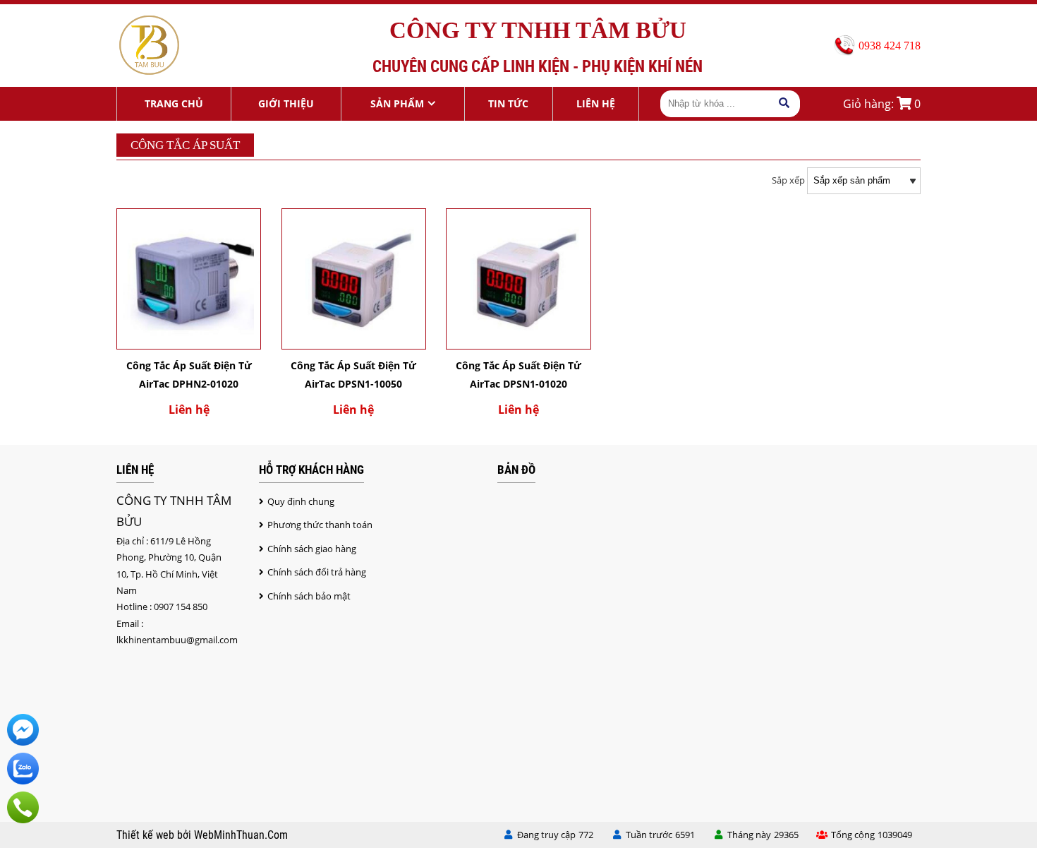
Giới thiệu (286, 103)
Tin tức (508, 103)
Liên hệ (595, 103)
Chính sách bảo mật (309, 596)
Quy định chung (300, 501)
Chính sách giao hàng (311, 548)
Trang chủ (174, 103)
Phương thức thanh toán (319, 524)
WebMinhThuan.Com (241, 835)
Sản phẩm (397, 103)
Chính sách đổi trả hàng (316, 572)
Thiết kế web (146, 835)
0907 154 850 (180, 606)
